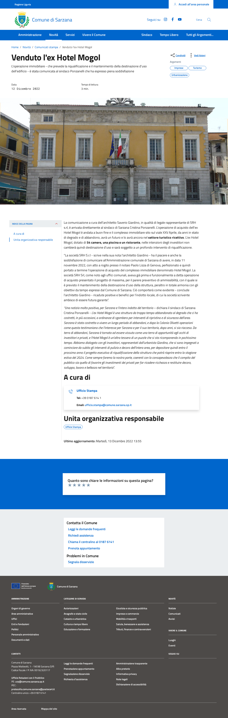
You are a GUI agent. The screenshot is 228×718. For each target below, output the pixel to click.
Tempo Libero (169, 34)
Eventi (172, 645)
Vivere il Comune (93, 34)
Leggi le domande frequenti (78, 663)
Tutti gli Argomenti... (199, 34)
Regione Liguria (23, 4)
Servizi (70, 34)
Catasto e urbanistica (75, 619)
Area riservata (18, 709)
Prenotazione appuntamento (79, 669)
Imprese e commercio (127, 614)
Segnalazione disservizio (77, 674)
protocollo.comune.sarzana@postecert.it (33, 689)
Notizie (172, 608)
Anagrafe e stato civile (75, 614)
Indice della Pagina (22, 223)
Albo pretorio (123, 669)
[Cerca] (209, 19)
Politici (14, 629)
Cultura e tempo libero (76, 624)
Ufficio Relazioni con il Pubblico (27, 678)
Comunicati (174, 614)
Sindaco (146, 34)
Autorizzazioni (71, 608)
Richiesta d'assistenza (75, 679)
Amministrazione (30, 34)
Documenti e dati (20, 640)
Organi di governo (20, 608)
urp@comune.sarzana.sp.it (29, 682)
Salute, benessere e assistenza (132, 624)
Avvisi (172, 619)
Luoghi (172, 640)
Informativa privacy (126, 674)
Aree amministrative (22, 614)
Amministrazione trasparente (131, 663)
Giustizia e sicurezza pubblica (131, 608)
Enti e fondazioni (20, 624)
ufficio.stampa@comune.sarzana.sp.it (108, 405)
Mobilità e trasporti (126, 619)
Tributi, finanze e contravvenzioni (133, 629)
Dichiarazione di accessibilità (131, 684)
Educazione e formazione (77, 629)
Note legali (122, 679)
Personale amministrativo (25, 634)
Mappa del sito (49, 709)
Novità (53, 34)
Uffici (14, 619)
